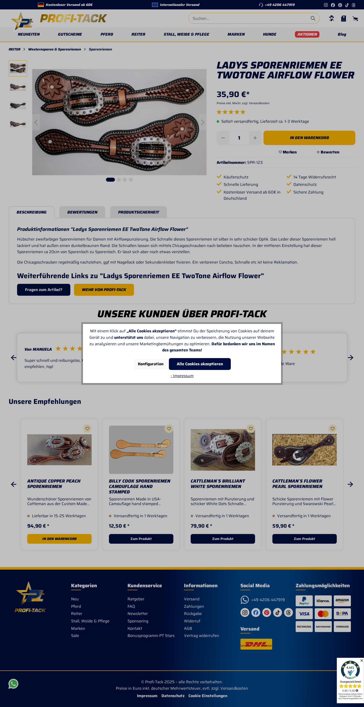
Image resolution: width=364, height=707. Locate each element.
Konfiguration (150, 364)
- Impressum (182, 376)
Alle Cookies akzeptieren (200, 364)
